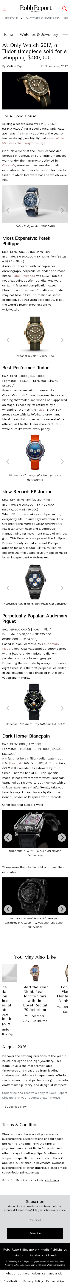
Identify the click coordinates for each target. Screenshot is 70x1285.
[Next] (62, 837)
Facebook (36, 1255)
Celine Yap (14, 66)
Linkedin (52, 1255)
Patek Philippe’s (24, 276)
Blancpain (15, 763)
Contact (23, 1273)
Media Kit (55, 1273)
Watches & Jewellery (43, 18)
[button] (6, 8)
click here (52, 1180)
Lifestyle (11, 18)
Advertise (38, 1273)
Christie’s (8, 165)
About (10, 1273)
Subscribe (35, 1233)
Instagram (19, 1255)
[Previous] (8, 837)
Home (7, 34)
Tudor (41, 409)
